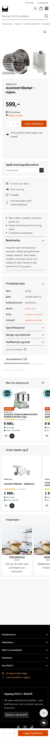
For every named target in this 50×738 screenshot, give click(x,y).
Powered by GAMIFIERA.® (14, 370)
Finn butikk (29, 3)
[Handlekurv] (41, 9)
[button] (14, 115)
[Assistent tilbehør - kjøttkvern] (21, 467)
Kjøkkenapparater (32, 24)
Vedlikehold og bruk (18, 342)
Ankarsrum (11, 84)
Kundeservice (43, 3)
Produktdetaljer (15, 283)
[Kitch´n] (5, 9)
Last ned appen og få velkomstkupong (20, 202)
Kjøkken (18, 24)
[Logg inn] (35, 9)
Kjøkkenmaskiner (33, 320)
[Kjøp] (11, 436)
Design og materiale (18, 335)
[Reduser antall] (8, 124)
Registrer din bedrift (16, 714)
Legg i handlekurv (34, 123)
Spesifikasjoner (15, 328)
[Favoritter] (5, 436)
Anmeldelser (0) (16, 359)
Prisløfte (14, 195)
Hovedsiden (7, 24)
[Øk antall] (17, 124)
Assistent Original (34, 314)
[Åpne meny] (46, 9)
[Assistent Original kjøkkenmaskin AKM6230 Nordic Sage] (21, 400)
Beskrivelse (13, 240)
